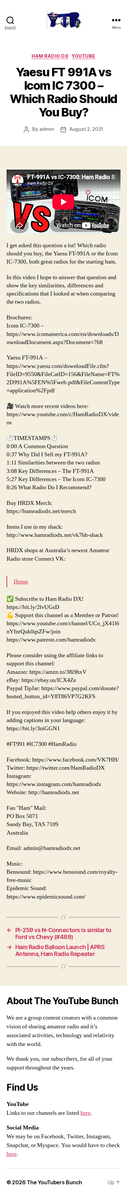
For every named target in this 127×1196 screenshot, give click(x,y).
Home (21, 581)
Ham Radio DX (50, 56)
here (85, 1113)
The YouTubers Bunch (54, 1182)
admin (46, 129)
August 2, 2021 (86, 129)
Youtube (83, 56)
